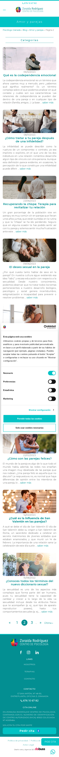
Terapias (30, 671)
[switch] (52, 381)
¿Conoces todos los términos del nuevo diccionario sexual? (29, 582)
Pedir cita (26, 730)
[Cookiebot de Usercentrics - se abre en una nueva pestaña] (44, 327)
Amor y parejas (36, 30)
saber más (47, 102)
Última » (48, 623)
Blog (25, 30)
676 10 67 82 (30, 3)
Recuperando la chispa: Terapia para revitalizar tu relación (29, 205)
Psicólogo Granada (12, 30)
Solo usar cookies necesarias (29, 427)
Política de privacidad (18, 740)
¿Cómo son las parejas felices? (30, 458)
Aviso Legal (28, 744)
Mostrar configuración (39, 410)
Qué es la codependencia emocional (29, 75)
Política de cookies (40, 740)
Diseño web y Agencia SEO (24, 749)
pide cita (50, 741)
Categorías (29, 40)
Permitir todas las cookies (29, 418)
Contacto (29, 678)
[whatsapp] (52, 751)
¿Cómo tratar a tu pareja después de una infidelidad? (29, 139)
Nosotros (29, 664)
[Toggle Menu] (4, 10)
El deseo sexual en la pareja (29, 267)
